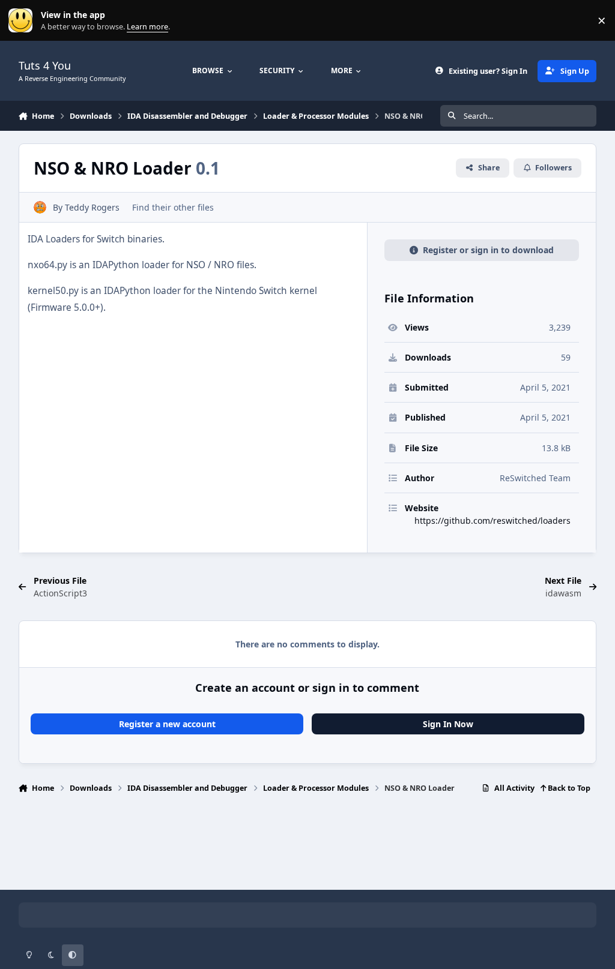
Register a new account (167, 724)
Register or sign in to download (488, 250)
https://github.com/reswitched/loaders (492, 520)
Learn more (23, 20)
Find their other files (173, 207)
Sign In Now (448, 724)
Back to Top (568, 788)
